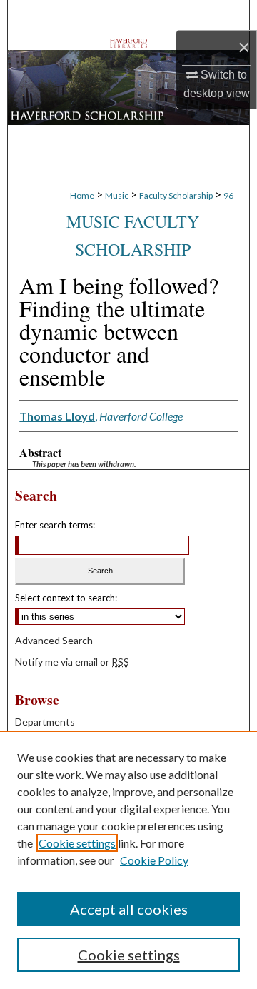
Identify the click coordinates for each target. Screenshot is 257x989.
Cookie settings (77, 843)
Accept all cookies (129, 909)
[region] (128, 860)
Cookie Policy (154, 860)
